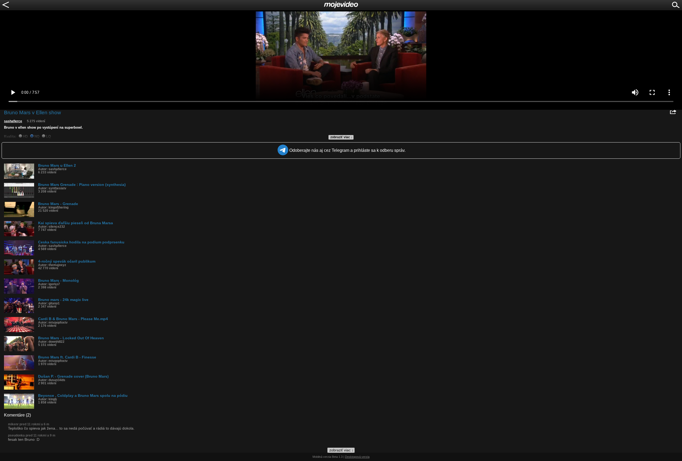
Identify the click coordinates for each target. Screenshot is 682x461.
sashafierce (13, 121)
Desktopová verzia (357, 456)
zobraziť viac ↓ (341, 137)
